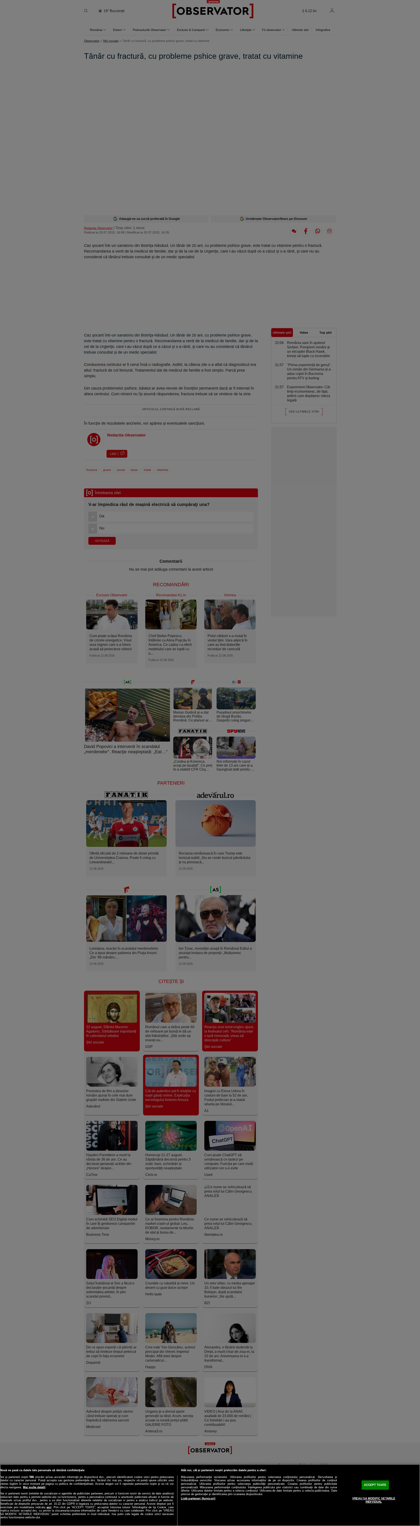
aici (49, 1507)
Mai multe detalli (34, 1487)
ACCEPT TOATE (375, 1485)
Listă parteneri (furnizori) (198, 1498)
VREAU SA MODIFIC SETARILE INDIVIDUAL (373, 1500)
